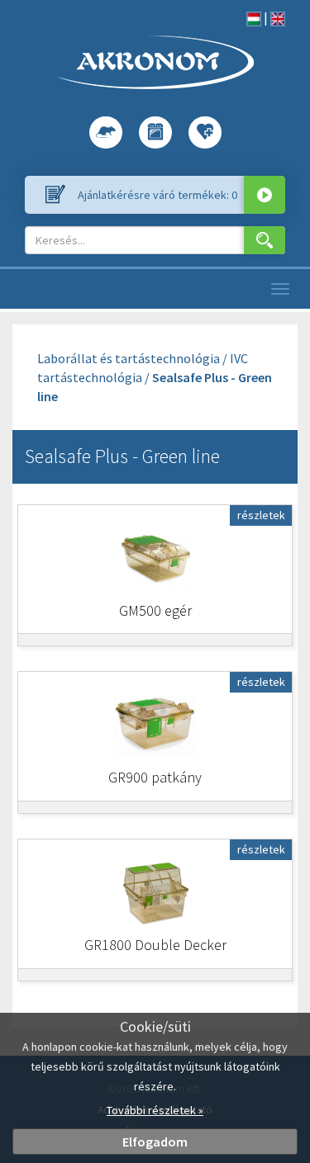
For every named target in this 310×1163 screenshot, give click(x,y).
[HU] (253, 17)
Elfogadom (155, 1141)
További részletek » (155, 1110)
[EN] (277, 17)
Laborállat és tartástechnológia (128, 358)
